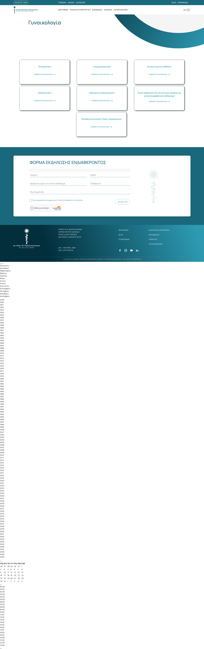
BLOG (174, 2)
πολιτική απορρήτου (65, 200)
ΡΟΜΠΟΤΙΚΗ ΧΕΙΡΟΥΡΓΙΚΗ (80, 10)
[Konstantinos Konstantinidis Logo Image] (25, 10)
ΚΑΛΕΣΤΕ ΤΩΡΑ (21, 2)
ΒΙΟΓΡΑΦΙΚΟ (63, 10)
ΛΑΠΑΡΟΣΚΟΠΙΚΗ (121, 10)
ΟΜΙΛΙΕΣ (71, 2)
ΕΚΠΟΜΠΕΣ (80, 2)
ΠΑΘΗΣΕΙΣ (108, 10)
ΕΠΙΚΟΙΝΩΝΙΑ (183, 2)
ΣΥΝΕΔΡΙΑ (62, 2)
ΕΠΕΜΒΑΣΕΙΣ (97, 10)
